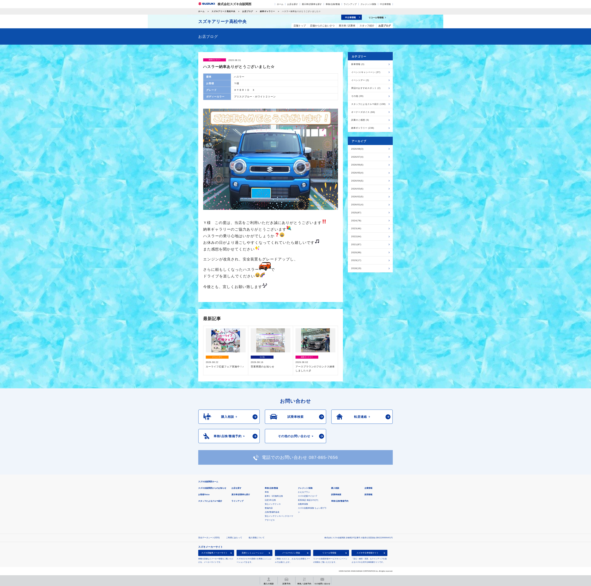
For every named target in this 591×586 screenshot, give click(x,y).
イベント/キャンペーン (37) (365, 72)
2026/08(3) (357, 149)
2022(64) (356, 236)
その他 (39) (357, 96)
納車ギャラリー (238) (362, 128)
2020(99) (356, 252)
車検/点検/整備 (333, 4)
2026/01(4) (357, 204)
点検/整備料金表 (272, 512)
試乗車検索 (336, 494)
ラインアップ (350, 4)
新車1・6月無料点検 (274, 496)
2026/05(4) (357, 172)
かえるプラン (304, 492)
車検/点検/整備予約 (339, 501)
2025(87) (356, 212)
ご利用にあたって (234, 537)
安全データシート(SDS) (209, 537)
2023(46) (356, 228)
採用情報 (368, 494)
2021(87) (356, 244)
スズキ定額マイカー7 (307, 496)
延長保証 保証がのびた (308, 500)
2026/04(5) (357, 180)
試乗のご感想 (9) (360, 120)
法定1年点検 (270, 500)
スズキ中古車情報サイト (368, 553)
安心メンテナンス (273, 504)
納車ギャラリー (267, 11)
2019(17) (356, 260)
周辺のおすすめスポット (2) (366, 88)
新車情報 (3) (357, 64)
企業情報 (368, 488)
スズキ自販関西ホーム (208, 481)
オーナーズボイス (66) (363, 112)
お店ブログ (247, 11)
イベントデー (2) (360, 80)
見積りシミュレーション (253, 553)
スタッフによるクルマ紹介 (210, 501)
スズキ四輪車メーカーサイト (214, 553)
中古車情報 (385, 4)
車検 (267, 492)
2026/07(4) (357, 157)
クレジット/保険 (368, 4)
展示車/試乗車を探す (312, 4)
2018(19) (356, 268)
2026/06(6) (357, 164)
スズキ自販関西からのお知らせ (212, 488)
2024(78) (356, 220)
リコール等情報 (329, 553)
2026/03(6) (357, 188)
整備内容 (269, 508)
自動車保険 (303, 504)
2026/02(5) (357, 196)
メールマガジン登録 (291, 553)
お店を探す (292, 4)
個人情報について (257, 537)
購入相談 (335, 488)
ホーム (280, 4)
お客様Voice (203, 494)
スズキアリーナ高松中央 (223, 11)
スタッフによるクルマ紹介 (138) (368, 104)
